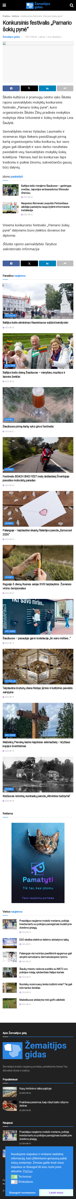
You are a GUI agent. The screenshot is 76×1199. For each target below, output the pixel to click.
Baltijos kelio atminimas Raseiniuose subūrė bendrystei (35, 322)
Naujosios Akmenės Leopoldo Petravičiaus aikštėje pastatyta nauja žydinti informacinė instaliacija (45, 207)
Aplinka (10, 631)
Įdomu (9, 419)
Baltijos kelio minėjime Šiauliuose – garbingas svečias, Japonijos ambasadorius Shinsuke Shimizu (46, 189)
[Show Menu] (4, 5)
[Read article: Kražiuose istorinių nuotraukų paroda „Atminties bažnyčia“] (38, 774)
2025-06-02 (26, 1110)
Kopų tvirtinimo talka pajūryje (35, 1088)
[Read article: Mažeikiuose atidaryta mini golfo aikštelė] (10, 1003)
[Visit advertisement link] (38, 863)
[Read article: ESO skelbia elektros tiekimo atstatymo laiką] (10, 943)
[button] (14, 1177)
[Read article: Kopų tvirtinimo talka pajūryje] (10, 1092)
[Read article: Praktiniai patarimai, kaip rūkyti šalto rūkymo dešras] (10, 1106)
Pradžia (6, 16)
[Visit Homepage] (38, 5)
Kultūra (15, 16)
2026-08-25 (26, 932)
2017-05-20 (31, 37)
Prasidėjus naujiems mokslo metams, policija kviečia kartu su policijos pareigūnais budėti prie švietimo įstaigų (45, 924)
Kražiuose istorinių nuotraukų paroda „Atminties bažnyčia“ (36, 796)
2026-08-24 (28, 197)
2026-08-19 (9, 643)
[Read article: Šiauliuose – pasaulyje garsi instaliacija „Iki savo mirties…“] (38, 617)
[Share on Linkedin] (47, 88)
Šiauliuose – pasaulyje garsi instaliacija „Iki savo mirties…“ (37, 638)
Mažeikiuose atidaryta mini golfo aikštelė (42, 999)
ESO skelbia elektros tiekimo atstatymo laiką (44, 939)
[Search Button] (71, 5)
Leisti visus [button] (56, 1192)
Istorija (10, 315)
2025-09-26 (26, 1093)
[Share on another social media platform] (65, 88)
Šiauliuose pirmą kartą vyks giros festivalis (28, 426)
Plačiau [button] (28, 1171)
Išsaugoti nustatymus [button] (22, 1192)
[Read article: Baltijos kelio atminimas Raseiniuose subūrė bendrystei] (38, 301)
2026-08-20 (9, 485)
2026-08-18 (9, 801)
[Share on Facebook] (11, 88)
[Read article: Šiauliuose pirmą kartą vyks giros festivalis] (38, 405)
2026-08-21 (9, 431)
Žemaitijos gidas (11, 37)
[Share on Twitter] (29, 88)
